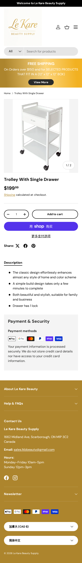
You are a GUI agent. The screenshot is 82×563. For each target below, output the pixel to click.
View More (41, 82)
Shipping (9, 195)
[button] (66, 27)
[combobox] (41, 51)
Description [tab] (13, 263)
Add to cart (55, 214)
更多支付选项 (41, 236)
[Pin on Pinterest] (33, 246)
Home (7, 93)
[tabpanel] (41, 289)
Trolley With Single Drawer (29, 93)
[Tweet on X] (17, 246)
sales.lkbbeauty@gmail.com (34, 450)
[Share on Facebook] (25, 246)
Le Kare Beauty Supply (25, 553)
